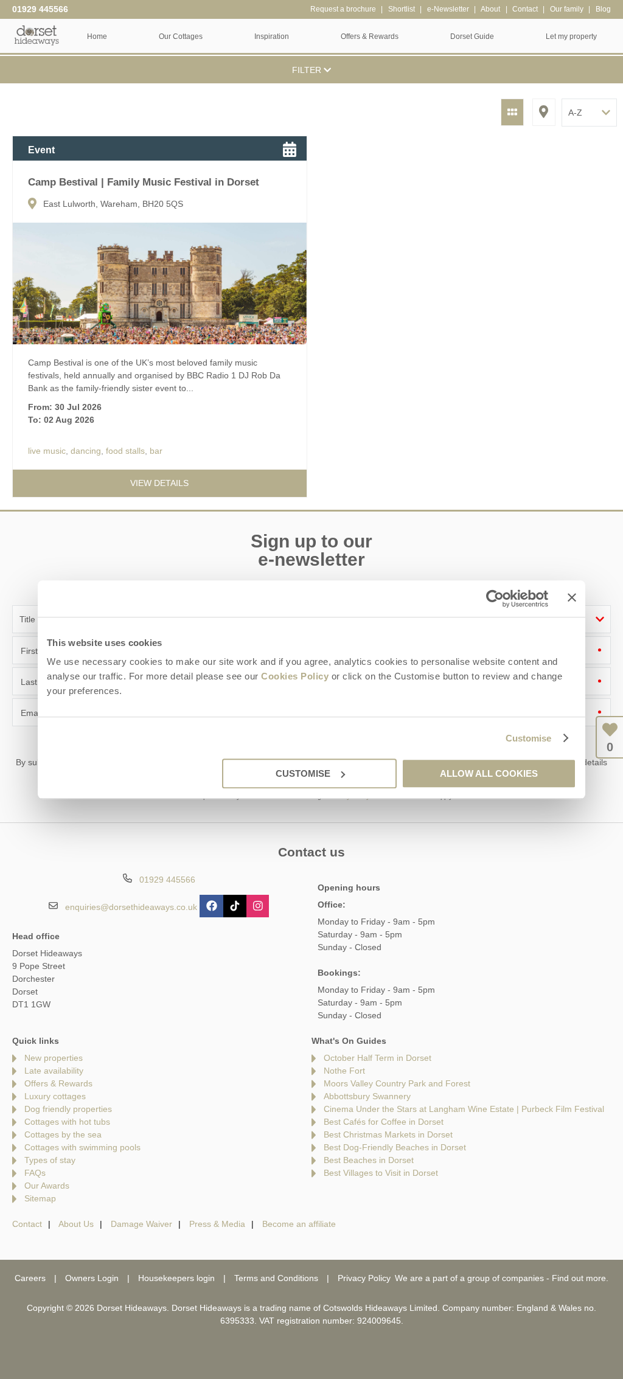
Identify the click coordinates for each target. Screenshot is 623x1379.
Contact (27, 1224)
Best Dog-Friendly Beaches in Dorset (395, 1147)
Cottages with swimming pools (82, 1147)
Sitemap (40, 1198)
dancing (86, 451)
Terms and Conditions (276, 1278)
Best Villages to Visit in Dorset (381, 1173)
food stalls (125, 451)
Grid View (512, 112)
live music (47, 451)
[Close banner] (572, 597)
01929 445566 (40, 9)
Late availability (53, 1070)
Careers (30, 1278)
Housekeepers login (176, 1278)
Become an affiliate (299, 1224)
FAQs (35, 1173)
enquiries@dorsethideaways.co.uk (131, 907)
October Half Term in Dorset (377, 1058)
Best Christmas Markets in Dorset (388, 1134)
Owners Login (92, 1278)
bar (156, 451)
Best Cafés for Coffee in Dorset (384, 1122)
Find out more (579, 1278)
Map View (543, 112)
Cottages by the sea (63, 1134)
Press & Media (217, 1224)
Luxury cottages (55, 1096)
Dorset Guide (472, 36)
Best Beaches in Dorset (369, 1160)
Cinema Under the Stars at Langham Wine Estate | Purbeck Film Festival (464, 1109)
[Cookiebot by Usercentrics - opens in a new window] (495, 598)
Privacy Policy (364, 1278)
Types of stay (49, 1160)
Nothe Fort (344, 1070)
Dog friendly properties (68, 1109)
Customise (529, 738)
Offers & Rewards (58, 1083)
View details (159, 483)
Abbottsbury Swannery (367, 1096)
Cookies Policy (295, 676)
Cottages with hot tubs (67, 1122)
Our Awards (46, 1185)
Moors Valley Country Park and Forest (397, 1083)
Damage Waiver (141, 1224)
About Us (76, 1224)
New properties (53, 1058)
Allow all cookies (489, 773)
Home (97, 36)
